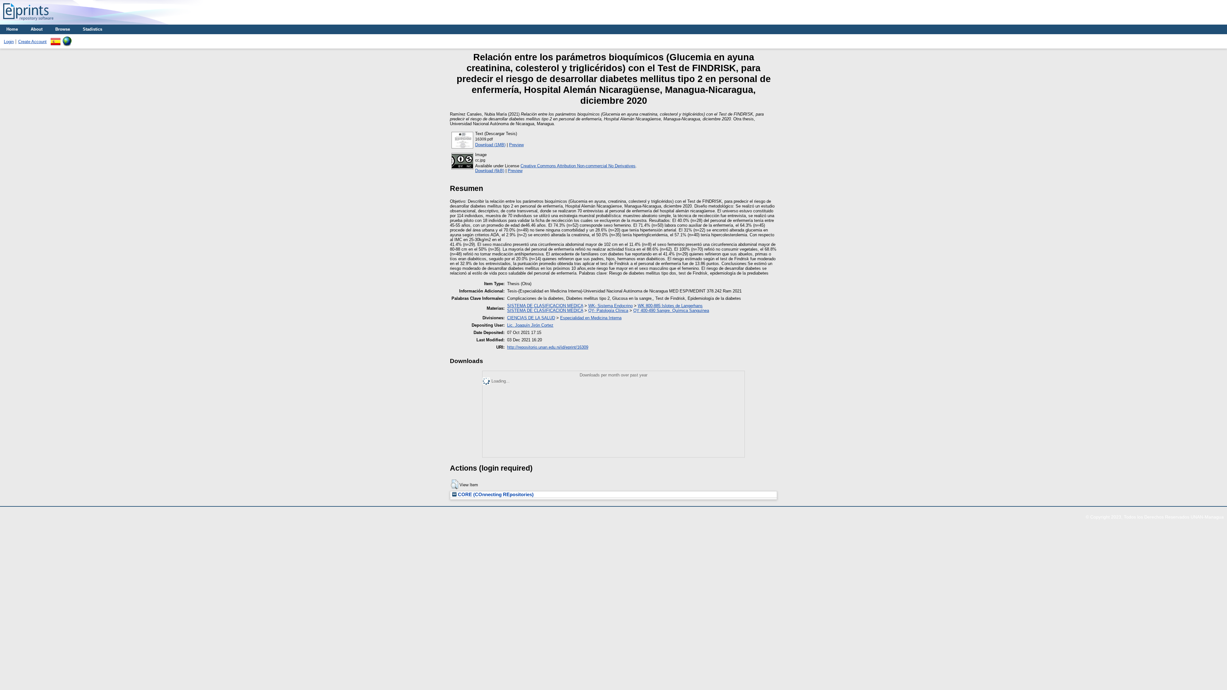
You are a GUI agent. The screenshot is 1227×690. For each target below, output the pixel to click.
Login (9, 41)
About (36, 29)
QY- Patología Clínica (608, 310)
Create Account (32, 41)
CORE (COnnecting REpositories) (495, 494)
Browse (62, 29)
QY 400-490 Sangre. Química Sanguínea (671, 310)
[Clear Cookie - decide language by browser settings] (67, 38)
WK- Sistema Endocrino (610, 305)
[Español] (55, 38)
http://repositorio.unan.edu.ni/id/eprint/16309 (547, 347)
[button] (454, 484)
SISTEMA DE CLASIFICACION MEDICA (545, 305)
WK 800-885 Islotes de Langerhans (670, 305)
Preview (516, 144)
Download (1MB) (490, 144)
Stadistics (92, 29)
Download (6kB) (489, 170)
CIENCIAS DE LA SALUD (531, 317)
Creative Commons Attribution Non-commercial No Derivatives (578, 165)
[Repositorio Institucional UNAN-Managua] (28, 22)
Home (12, 29)
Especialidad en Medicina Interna (590, 317)
